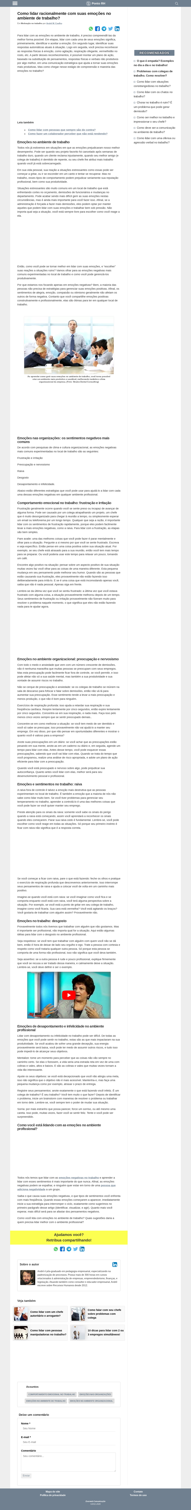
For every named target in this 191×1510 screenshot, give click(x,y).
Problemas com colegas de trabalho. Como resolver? (153, 73)
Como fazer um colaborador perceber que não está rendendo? (68, 133)
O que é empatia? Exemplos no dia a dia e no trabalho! (154, 63)
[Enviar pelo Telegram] (104, 28)
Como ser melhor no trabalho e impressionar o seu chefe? (154, 119)
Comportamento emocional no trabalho (51, 1394)
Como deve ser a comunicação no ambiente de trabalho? (154, 130)
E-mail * (26, 1437)
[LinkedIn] (114, 1264)
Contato (138, 1492)
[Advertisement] (68, 96)
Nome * (25, 1423)
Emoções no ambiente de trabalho (46, 1401)
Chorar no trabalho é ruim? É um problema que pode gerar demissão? (153, 107)
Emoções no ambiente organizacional (91, 1401)
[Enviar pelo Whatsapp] (90, 28)
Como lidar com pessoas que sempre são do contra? (62, 129)
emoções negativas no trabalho (79, 1177)
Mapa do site (53, 1492)
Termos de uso (138, 1495)
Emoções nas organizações (95, 1394)
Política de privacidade (53, 1495)
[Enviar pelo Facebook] (97, 28)
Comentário (28, 1450)
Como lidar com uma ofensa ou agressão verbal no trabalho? (154, 140)
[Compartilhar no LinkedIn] (117, 28)
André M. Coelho (54, 23)
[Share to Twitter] (110, 28)
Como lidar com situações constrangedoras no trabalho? (152, 84)
